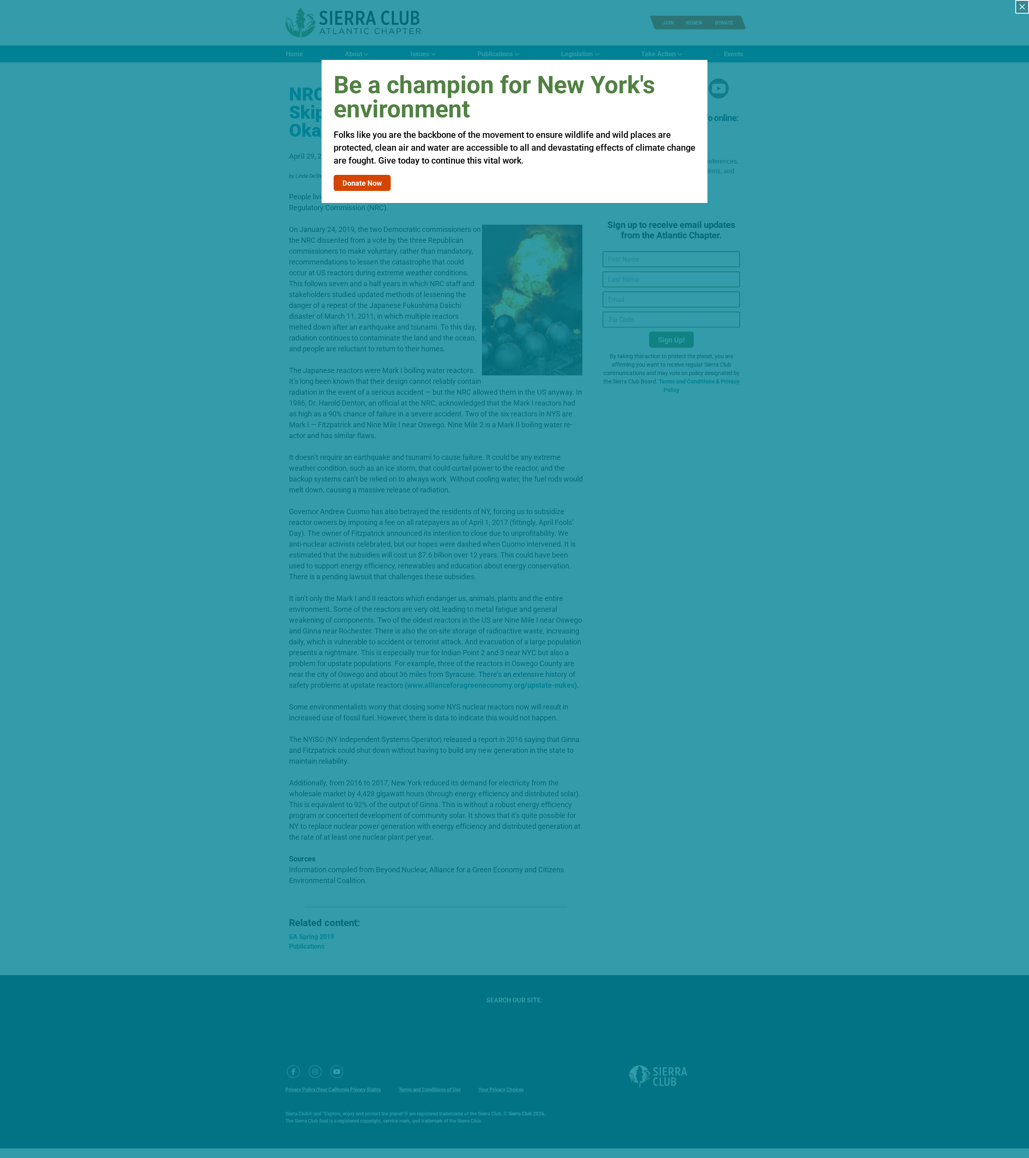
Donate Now (362, 183)
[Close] (1022, 7)
